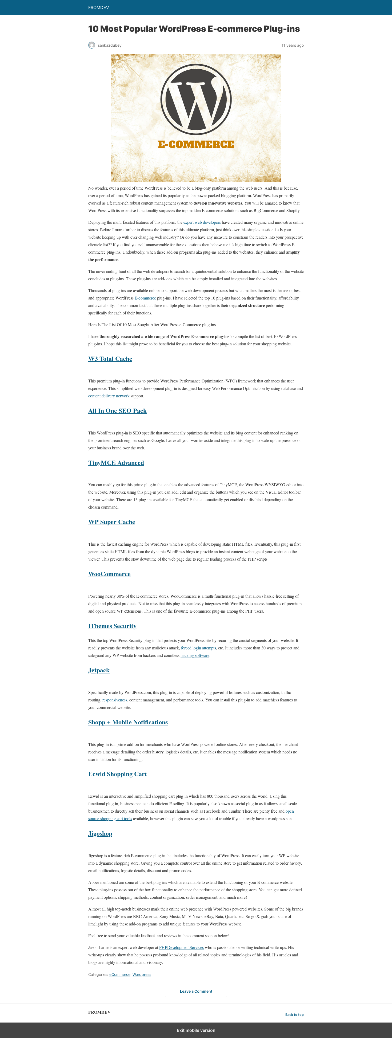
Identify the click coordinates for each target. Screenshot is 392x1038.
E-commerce (145, 298)
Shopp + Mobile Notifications (128, 721)
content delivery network (109, 395)
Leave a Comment (196, 991)
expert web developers (202, 222)
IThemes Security (112, 625)
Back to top (294, 1015)
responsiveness (114, 699)
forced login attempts (198, 647)
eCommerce (119, 974)
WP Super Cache (111, 521)
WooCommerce (109, 573)
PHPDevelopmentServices (181, 947)
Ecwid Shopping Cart (117, 773)
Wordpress (142, 974)
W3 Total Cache (110, 358)
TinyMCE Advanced (116, 462)
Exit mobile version (196, 1030)
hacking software (195, 655)
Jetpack (99, 669)
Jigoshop (100, 833)
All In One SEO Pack (117, 410)
